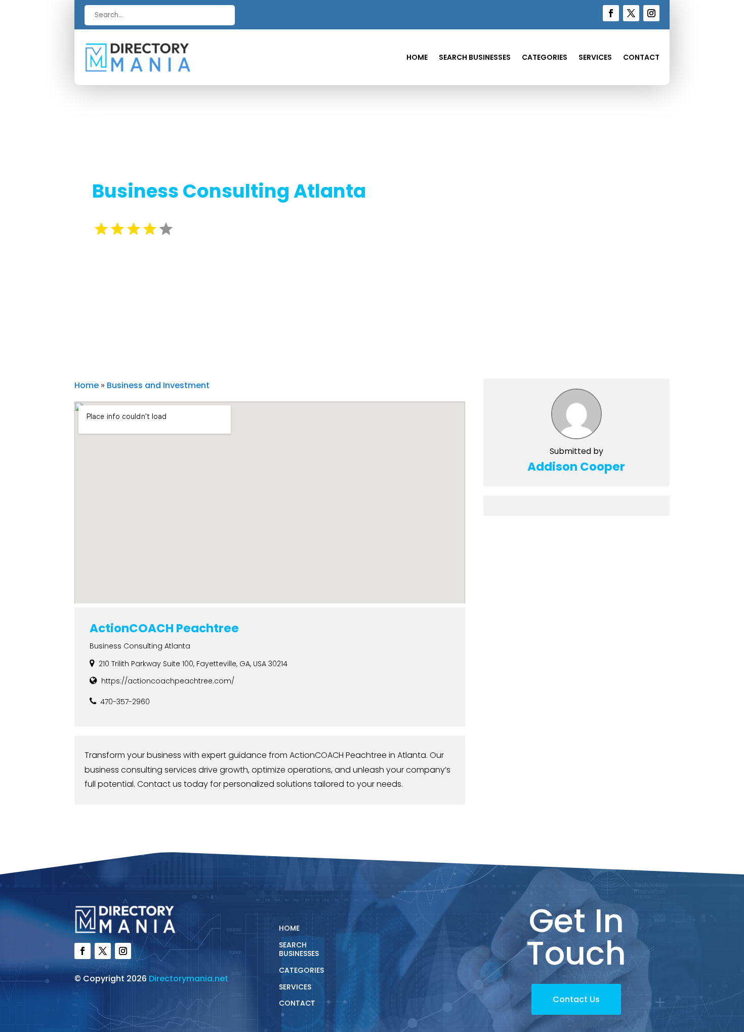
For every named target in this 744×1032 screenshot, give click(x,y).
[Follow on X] (631, 13)
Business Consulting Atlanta (140, 646)
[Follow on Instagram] (651, 13)
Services (595, 58)
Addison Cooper (576, 466)
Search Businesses (475, 58)
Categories (544, 58)
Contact (641, 58)
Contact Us (576, 999)
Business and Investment (158, 385)
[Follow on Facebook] (611, 13)
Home (417, 58)
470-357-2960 (125, 702)
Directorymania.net (188, 978)
